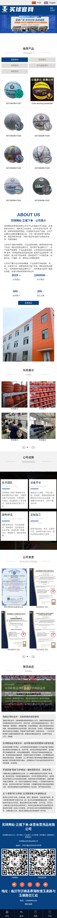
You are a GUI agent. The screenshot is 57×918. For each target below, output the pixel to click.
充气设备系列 (42, 65)
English (52, 3)
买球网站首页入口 (9, 835)
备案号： (28, 845)
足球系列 (42, 60)
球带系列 (14, 71)
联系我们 (28, 837)
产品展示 (27, 835)
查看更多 (28, 303)
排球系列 (14, 65)
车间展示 (43, 835)
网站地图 (28, 904)
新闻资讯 (50, 835)
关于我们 (20, 835)
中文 (39, 3)
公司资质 (35, 835)
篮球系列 (14, 60)
